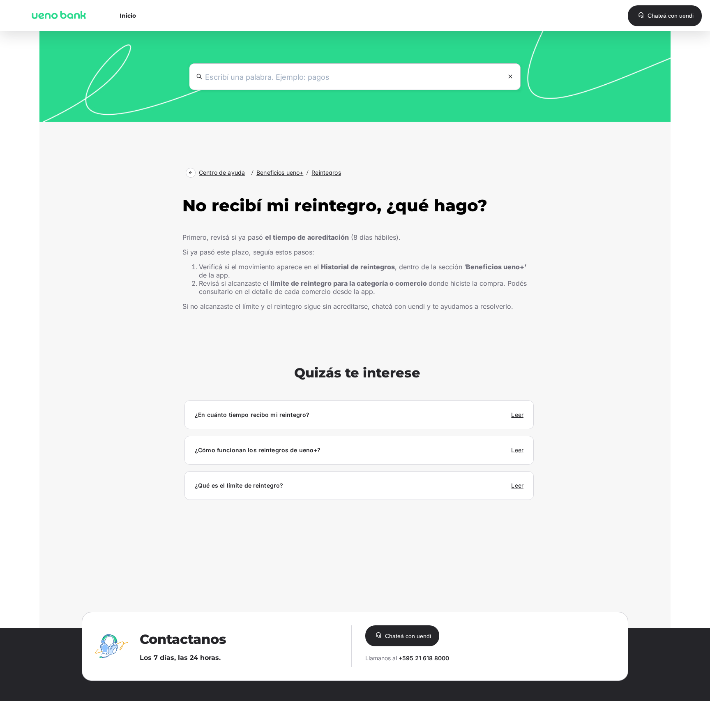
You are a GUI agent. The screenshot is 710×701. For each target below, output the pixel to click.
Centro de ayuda (222, 172)
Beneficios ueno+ (279, 172)
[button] (665, 15)
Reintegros (326, 172)
